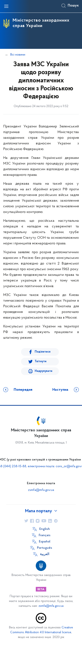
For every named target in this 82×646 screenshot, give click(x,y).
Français (44, 535)
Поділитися (42, 351)
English (44, 529)
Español (44, 541)
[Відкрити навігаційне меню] (6, 6)
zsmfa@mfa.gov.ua (41, 490)
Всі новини (17, 54)
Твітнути (40, 361)
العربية (44, 554)
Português (44, 548)
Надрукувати (43, 371)
